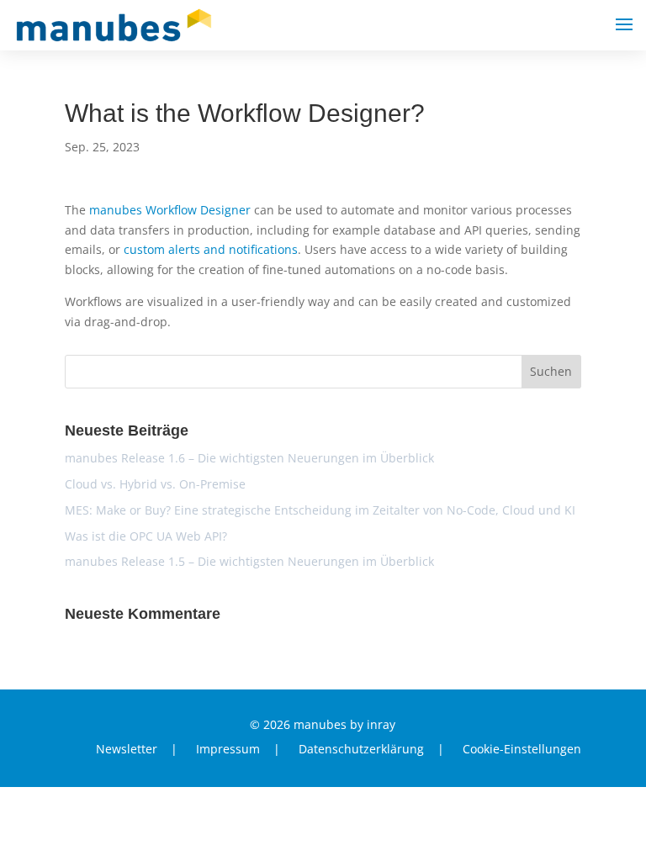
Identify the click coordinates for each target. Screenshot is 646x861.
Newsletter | (136, 750)
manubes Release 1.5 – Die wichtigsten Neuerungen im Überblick (249, 561)
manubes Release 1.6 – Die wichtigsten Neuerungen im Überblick (249, 458)
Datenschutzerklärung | (371, 750)
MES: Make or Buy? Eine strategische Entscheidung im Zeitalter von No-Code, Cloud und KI (320, 510)
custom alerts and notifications (211, 249)
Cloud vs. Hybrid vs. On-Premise (155, 484)
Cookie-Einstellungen (522, 750)
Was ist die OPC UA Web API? (146, 536)
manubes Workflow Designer (170, 210)
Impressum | (238, 750)
